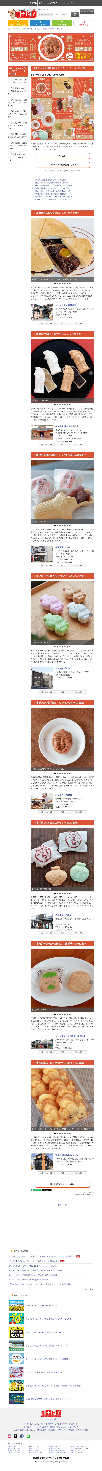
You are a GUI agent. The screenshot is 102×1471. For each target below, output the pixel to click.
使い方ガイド (29, 1427)
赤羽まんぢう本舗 (63, 915)
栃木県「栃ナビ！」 (14, 1446)
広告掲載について (21, 1430)
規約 (52, 1427)
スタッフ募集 (82, 1430)
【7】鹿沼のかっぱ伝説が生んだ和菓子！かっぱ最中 (51, 197)
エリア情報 (62, 25)
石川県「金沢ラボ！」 (15, 1452)
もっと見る (88, 1289)
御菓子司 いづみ (62, 547)
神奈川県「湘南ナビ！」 (56, 1450)
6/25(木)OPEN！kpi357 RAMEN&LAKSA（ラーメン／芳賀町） (33, 1266)
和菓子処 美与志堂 (63, 795)
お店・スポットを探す (18, 25)
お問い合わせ (60, 1427)
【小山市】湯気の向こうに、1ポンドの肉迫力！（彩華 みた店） (34, 1261)
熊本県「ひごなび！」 (35, 1446)
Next (91, 252)
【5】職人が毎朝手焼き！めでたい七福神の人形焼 (50, 191)
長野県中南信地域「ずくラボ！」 (80, 1448)
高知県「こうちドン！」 (77, 1452)
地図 (62, 323)
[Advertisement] (51, 1228)
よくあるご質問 (42, 1427)
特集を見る (83, 25)
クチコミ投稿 (88, 11)
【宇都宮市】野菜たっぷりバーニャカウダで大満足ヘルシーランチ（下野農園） (40, 1284)
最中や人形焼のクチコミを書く (62, 1184)
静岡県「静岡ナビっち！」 (57, 1446)
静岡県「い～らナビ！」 (77, 1450)
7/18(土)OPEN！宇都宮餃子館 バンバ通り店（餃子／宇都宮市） (34, 1275)
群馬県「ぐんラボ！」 (15, 1450)
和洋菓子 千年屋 (62, 668)
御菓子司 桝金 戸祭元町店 (66, 426)
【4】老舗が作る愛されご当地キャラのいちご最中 (50, 188)
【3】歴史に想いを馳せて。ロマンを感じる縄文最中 (51, 185)
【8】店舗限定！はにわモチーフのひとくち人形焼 (50, 199)
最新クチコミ (43, 9)
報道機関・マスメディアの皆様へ (62, 1430)
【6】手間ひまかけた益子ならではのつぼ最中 (49, 194)
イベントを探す (40, 25)
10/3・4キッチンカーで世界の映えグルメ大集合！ (28, 1280)
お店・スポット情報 (46, 323)
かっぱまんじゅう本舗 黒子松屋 (70, 1036)
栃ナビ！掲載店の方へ (39, 1430)
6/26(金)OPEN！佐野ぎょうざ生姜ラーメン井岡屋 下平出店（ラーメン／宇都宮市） (42, 1256)
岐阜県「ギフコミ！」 (56, 1448)
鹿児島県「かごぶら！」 (36, 1452)
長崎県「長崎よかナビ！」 (78, 1446)
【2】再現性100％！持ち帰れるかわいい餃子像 (49, 183)
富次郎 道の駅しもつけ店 (66, 1155)
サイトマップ (73, 1427)
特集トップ (62, 1205)
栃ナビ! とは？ (52, 1419)
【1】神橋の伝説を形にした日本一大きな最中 (49, 180)
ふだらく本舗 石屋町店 (65, 305)
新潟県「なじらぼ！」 (35, 1448)
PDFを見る (62, 156)
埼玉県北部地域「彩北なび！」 (58, 1452)
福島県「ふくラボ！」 (15, 1448)
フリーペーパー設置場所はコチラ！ (62, 165)
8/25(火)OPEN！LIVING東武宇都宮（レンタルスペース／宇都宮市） (36, 1271)
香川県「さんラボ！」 (35, 1450)
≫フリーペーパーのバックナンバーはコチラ (62, 171)
